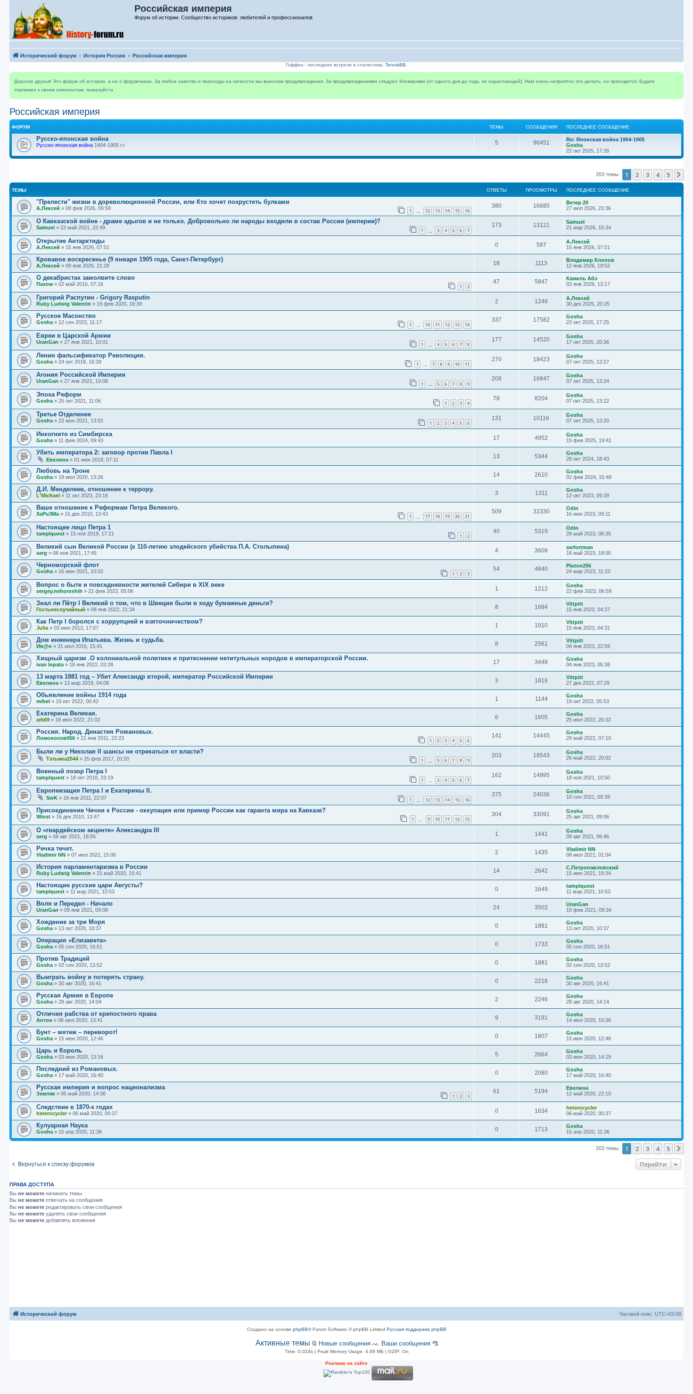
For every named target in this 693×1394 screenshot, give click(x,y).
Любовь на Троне (63, 470)
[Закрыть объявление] (676, 79)
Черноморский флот (67, 564)
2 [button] (637, 174)
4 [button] (658, 174)
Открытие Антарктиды (70, 240)
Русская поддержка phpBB (416, 1329)
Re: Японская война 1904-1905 (605, 139)
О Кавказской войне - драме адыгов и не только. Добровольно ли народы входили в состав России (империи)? (208, 221)
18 (437, 516)
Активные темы (283, 1343)
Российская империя (54, 111)
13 (437, 211)
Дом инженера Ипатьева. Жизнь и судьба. (100, 639)
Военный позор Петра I (71, 771)
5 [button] (668, 174)
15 (457, 211)
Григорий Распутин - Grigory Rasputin (93, 297)
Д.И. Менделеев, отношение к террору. (95, 489)
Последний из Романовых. (77, 1068)
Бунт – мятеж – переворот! (76, 1032)
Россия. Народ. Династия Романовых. (94, 731)
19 (447, 516)
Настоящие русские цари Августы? (89, 885)
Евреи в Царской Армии (73, 335)
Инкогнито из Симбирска (74, 434)
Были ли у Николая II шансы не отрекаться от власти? (120, 751)
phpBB (300, 1329)
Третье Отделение (63, 414)
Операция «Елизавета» (71, 940)
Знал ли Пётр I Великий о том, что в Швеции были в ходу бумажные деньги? (154, 603)
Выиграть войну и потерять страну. (90, 977)
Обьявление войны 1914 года (81, 694)
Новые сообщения (345, 1343)
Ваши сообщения (405, 1343)
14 (447, 211)
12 (427, 211)
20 (457, 516)
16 (467, 211)
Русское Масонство (66, 315)
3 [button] (647, 174)
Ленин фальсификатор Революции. (90, 355)
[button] (679, 174)
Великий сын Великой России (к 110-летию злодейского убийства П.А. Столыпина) (162, 546)
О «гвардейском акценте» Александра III (97, 830)
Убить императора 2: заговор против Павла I (104, 452)
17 (427, 516)
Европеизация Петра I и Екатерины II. (94, 790)
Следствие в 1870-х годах (74, 1106)
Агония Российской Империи (80, 374)
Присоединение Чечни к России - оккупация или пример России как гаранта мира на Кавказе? (181, 810)
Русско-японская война (72, 138)
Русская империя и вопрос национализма (100, 1087)
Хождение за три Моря (70, 921)
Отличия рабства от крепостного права (96, 1013)
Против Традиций (63, 958)
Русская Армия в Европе (74, 995)
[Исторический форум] (72, 20)
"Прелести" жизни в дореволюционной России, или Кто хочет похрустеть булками (162, 201)
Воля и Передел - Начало (74, 903)
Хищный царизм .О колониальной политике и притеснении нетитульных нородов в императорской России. (202, 658)
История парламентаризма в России (92, 866)
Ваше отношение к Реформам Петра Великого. (107, 507)
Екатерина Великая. (66, 713)
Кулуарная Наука (62, 1125)
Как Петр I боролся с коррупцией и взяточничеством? (119, 621)
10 (427, 325)
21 (467, 516)
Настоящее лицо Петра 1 (73, 527)
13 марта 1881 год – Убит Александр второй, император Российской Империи (154, 676)
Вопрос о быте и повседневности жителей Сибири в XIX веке (130, 584)
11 (437, 325)
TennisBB (395, 64)
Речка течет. (55, 848)
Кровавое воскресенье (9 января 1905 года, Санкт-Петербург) (129, 259)
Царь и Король (59, 1050)
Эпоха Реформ (59, 394)
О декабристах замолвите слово (85, 277)
